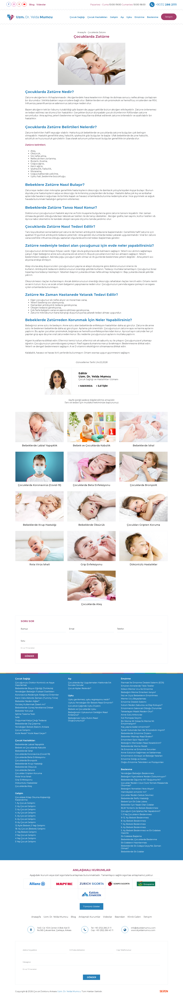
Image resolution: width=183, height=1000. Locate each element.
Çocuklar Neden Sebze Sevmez (137, 795)
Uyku (129, 17)
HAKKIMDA (86, 386)
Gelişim (114, 17)
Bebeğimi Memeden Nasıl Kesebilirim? (141, 743)
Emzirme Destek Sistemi (133, 702)
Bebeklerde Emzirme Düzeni (136, 733)
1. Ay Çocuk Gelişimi (25, 803)
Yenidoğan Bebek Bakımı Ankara (32, 727)
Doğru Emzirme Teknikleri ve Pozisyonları (142, 762)
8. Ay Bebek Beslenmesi (133, 821)
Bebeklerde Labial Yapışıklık (29, 744)
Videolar (41, 4)
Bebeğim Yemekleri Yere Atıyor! (137, 788)
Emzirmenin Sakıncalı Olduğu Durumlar (141, 708)
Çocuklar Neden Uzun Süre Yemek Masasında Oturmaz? (144, 784)
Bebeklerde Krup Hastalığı (28, 763)
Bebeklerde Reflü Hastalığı (135, 798)
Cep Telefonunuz (123, 950)
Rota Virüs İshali (23, 776)
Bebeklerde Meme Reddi (134, 746)
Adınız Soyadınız (30, 950)
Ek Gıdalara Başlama (131, 836)
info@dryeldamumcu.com (143, 928)
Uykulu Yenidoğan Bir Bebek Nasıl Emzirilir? (90, 702)
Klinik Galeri (134, 917)
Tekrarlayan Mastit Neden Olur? (137, 711)
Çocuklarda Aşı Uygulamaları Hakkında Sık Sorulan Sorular (89, 683)
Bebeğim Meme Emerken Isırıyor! (138, 692)
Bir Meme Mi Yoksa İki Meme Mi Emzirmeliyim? (137, 722)
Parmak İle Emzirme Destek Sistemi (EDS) (142, 682)
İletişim (169, 17)
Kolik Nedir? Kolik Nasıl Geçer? (30, 733)
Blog (31, 4)
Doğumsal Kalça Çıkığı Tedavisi (30, 720)
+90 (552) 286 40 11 (102, 930)
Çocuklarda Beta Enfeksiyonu (30, 757)
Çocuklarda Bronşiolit (26, 760)
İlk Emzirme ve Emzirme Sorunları (138, 749)
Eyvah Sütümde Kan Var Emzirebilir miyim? (143, 730)
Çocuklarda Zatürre (97, 32)
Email (71, 629)
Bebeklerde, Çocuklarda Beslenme (139, 839)
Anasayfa (81, 32)
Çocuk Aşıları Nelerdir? (79, 688)
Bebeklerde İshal (24, 751)
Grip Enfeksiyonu (23, 779)
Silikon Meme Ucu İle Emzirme (137, 689)
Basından (120, 917)
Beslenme (152, 17)
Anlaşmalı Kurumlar (89, 917)
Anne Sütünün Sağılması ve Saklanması (141, 752)
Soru (23, 641)
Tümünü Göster (91, 906)
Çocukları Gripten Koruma (28, 773)
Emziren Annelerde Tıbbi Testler (137, 686)
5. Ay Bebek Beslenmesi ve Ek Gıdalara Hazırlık (140, 831)
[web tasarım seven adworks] (164, 991)
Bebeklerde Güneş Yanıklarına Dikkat (34, 707)
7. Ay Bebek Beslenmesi (133, 824)
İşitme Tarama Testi (25, 714)
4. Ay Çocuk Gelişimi (25, 812)
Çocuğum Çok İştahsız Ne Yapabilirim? (140, 811)
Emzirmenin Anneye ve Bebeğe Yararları (142, 755)
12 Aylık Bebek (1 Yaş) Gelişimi (30, 825)
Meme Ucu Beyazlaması (133, 698)
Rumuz (24, 629)
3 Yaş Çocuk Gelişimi (25, 835)
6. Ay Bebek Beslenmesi (133, 827)
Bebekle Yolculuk (24, 711)
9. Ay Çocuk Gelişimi (25, 822)
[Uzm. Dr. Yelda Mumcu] (58, 381)
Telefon (120, 629)
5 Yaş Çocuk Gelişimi (25, 841)
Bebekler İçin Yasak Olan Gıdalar (137, 804)
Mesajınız (27, 962)
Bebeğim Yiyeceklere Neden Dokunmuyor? (143, 776)
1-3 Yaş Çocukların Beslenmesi (136, 814)
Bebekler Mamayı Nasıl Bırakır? (137, 736)
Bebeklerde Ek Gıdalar (132, 851)
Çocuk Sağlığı (77, 17)
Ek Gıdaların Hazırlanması (134, 842)
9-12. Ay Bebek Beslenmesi (135, 817)
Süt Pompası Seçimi (131, 718)
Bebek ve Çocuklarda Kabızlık (30, 747)
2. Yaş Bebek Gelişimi (26, 832)
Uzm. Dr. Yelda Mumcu (56, 917)
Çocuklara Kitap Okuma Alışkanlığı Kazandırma (32, 798)
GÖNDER (29, 656)
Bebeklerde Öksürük (26, 767)
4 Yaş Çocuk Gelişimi (25, 838)
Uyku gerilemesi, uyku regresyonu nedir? (89, 699)
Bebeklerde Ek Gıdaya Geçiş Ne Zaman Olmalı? (141, 847)
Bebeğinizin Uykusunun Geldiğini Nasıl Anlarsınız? (88, 713)
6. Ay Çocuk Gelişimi (25, 819)
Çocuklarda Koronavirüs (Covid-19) (32, 754)
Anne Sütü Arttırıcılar (131, 714)
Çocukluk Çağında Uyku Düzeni (84, 706)
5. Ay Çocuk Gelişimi (25, 816)
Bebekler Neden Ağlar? (27, 701)
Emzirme (139, 17)
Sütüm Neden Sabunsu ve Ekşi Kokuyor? (142, 705)
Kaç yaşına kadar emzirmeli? (135, 727)
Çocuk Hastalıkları (97, 17)
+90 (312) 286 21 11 (101, 928)
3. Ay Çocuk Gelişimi (25, 809)
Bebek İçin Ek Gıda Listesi (134, 801)
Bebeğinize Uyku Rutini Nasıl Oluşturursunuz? (83, 719)
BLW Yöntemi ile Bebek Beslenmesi (139, 808)
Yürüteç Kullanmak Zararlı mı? (30, 704)
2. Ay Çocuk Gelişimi (25, 806)
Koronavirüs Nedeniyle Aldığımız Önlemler (37, 694)
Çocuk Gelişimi (22, 730)
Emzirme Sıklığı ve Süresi (133, 759)
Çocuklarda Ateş (23, 786)
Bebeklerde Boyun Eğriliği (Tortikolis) (34, 688)
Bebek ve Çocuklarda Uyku (82, 709)
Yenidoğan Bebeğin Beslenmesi (137, 773)
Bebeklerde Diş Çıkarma (27, 723)
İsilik (17, 717)
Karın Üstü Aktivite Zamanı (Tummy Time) (36, 698)
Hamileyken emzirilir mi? (134, 792)
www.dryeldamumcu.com (143, 930)
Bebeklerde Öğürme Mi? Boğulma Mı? (141, 779)
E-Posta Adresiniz (77, 950)
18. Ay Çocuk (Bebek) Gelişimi (30, 828)
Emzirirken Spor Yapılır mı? (134, 739)
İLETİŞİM (103, 386)
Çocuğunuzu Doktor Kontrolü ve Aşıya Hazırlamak (34, 683)
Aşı (122, 17)
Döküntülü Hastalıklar (26, 783)
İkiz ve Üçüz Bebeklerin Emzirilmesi (139, 695)
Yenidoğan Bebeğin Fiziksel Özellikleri (34, 691)
